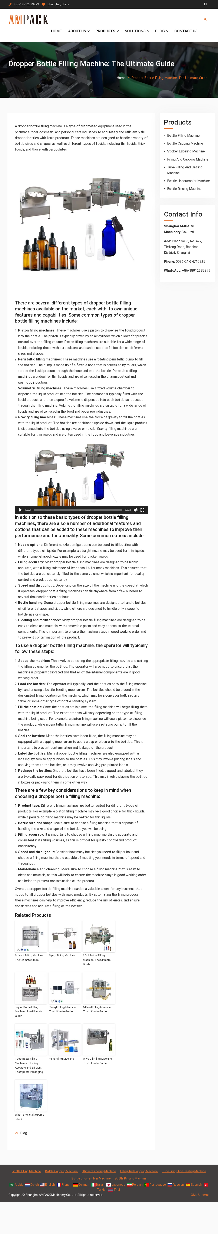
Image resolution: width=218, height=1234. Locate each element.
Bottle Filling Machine (183, 135)
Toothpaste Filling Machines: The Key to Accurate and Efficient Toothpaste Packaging (29, 1065)
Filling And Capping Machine (187, 159)
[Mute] (135, 510)
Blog (160, 31)
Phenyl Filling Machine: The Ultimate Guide (62, 1009)
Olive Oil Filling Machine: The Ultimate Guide (97, 1061)
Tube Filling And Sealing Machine (184, 1171)
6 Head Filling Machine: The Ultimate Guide (97, 1009)
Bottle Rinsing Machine (184, 189)
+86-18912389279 (26, 4)
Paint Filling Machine (61, 1058)
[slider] (78, 510)
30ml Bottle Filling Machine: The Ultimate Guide (96, 960)
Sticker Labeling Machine (186, 151)
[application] (81, 477)
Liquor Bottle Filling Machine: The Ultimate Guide (28, 1012)
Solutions (135, 31)
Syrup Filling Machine (62, 955)
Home (56, 31)
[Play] (20, 510)
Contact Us (186, 31)
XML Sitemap (200, 1195)
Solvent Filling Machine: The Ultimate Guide (29, 957)
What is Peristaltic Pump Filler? (29, 1117)
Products (105, 31)
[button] (81, 476)
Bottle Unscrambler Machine (188, 181)
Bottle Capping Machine (185, 143)
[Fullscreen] (142, 510)
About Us (77, 31)
